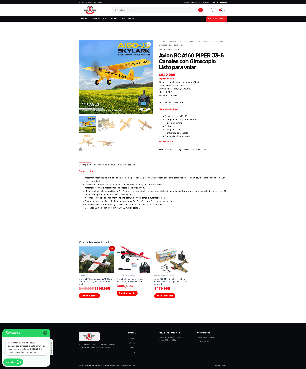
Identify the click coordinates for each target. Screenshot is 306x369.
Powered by (51, 347)
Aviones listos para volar (176, 41)
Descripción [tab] (85, 165)
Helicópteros (132, 343)
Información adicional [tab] (104, 165)
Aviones (131, 338)
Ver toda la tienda (216, 18)
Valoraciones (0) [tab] (126, 165)
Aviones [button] (85, 19)
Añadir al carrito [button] (89, 296)
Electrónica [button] (128, 19)
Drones (130, 347)
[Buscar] (200, 10)
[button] (149, 44)
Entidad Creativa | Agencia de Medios (98, 365)
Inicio (161, 41)
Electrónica (132, 352)
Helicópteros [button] (99, 19)
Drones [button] (114, 19)
